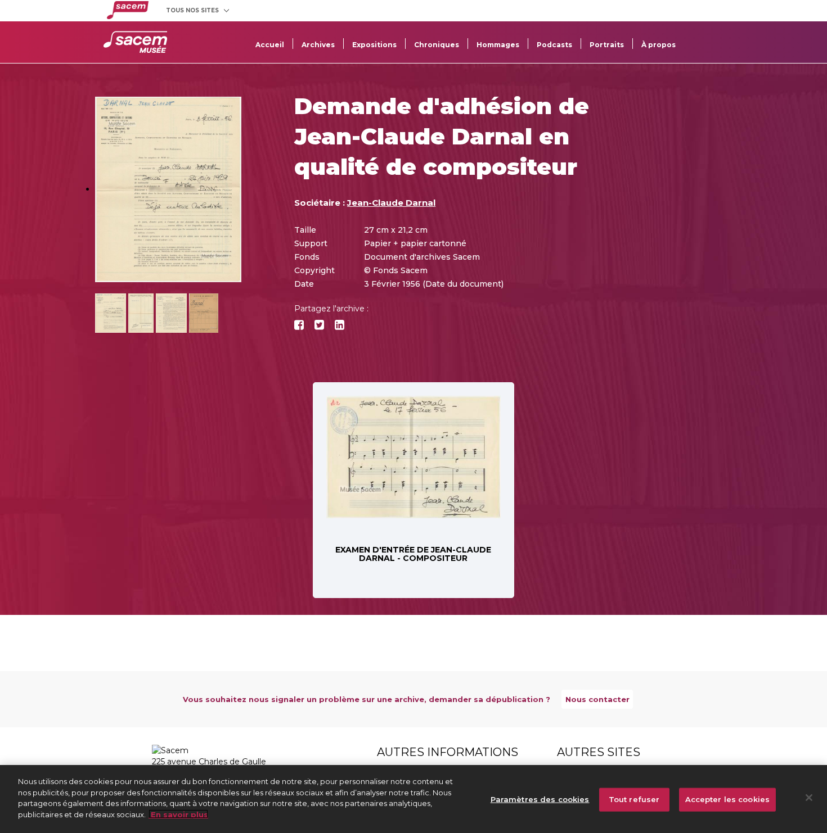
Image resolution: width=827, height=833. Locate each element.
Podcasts (554, 44)
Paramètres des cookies (540, 799)
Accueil (269, 44)
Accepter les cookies (727, 799)
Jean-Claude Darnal (391, 202)
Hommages (498, 44)
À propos (658, 44)
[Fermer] (809, 797)
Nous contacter (597, 699)
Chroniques (436, 44)
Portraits (607, 44)
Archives (318, 44)
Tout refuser (634, 799)
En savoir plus (178, 813)
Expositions (374, 44)
